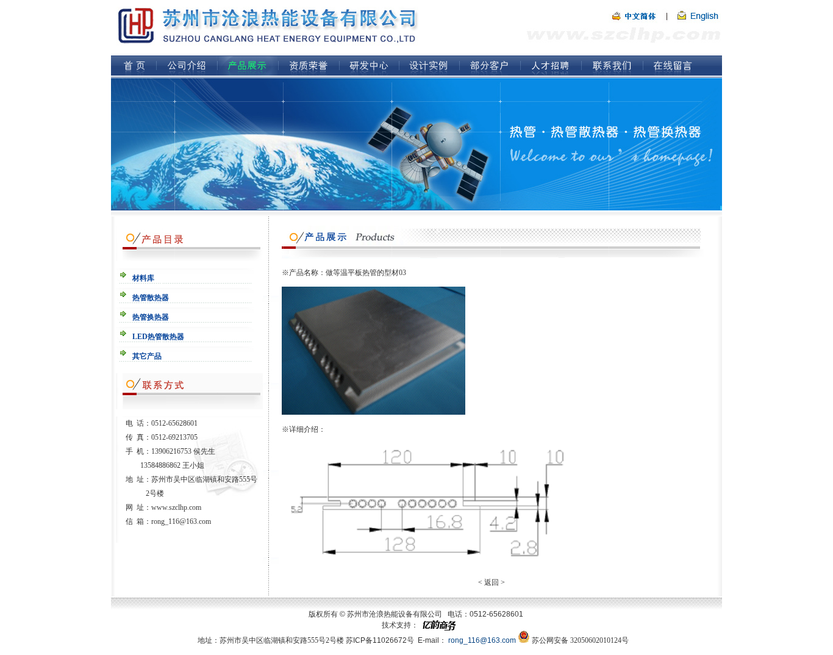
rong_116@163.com (181, 521)
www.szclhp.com (176, 507)
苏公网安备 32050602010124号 (580, 640)
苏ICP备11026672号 (380, 640)
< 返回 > (491, 582)
